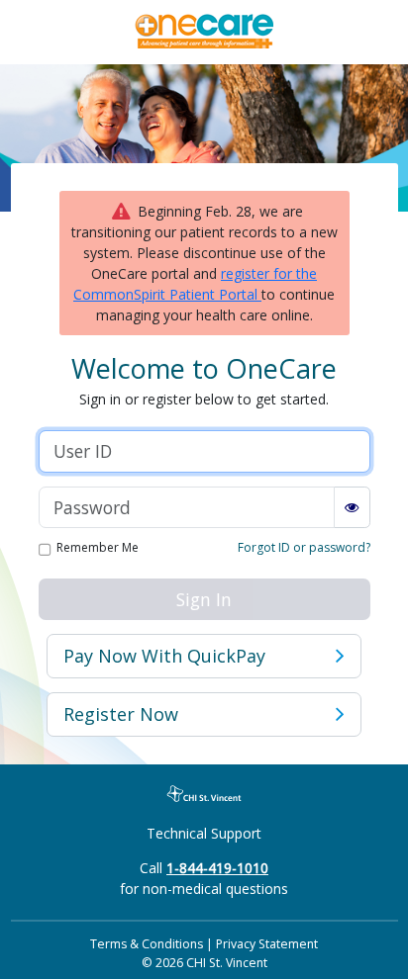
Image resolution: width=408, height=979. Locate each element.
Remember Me (97, 549)
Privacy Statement (267, 943)
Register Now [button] (120, 714)
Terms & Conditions (146, 943)
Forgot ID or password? (304, 547)
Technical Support (204, 833)
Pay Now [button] (164, 656)
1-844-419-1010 (217, 867)
